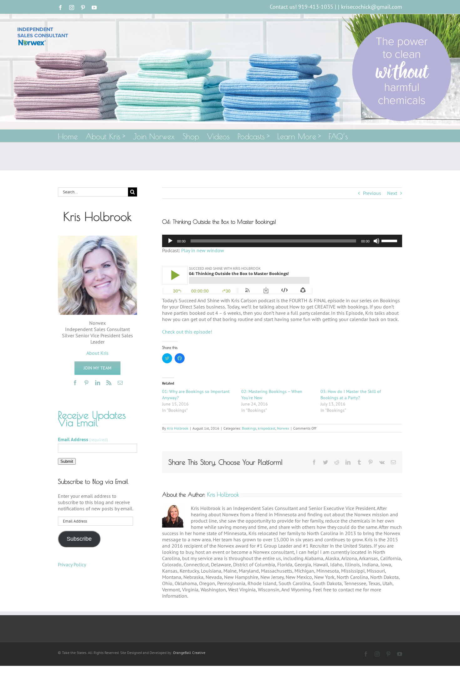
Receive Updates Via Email (92, 418)
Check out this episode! (187, 332)
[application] (282, 241)
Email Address (83, 439)
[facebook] (75, 382)
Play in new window (202, 250)
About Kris (97, 353)
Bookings (249, 428)
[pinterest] (86, 382)
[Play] (170, 241)
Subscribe (79, 539)
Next (392, 193)
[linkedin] (97, 382)
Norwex (283, 428)
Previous (372, 193)
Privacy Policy (72, 564)
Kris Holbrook (177, 428)
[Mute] (376, 241)
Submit (66, 461)
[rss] (108, 382)
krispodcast (266, 428)
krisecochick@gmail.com (371, 6)
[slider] (390, 240)
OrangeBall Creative (189, 652)
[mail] (120, 382)
